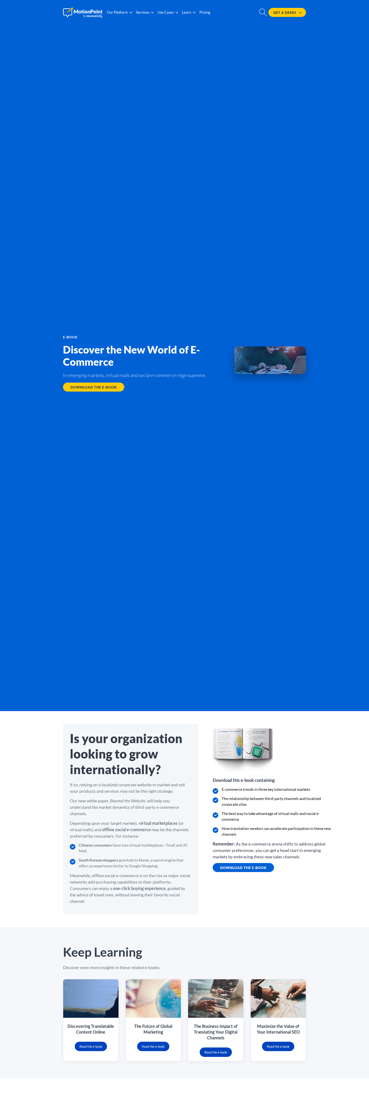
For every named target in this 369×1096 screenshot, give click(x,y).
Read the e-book (90, 1046)
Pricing (204, 12)
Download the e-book (93, 387)
